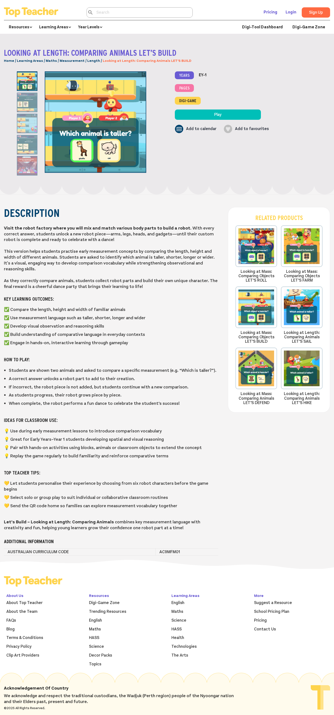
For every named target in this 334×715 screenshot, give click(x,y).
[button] (195, 129)
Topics (95, 664)
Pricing (270, 12)
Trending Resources (107, 611)
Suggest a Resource (273, 602)
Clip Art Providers (22, 655)
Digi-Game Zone (308, 27)
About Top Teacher (24, 602)
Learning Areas (30, 60)
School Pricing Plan (271, 611)
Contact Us (265, 629)
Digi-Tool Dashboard (262, 27)
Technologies (184, 646)
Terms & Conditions (24, 637)
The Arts (179, 655)
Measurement (72, 60)
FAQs (11, 620)
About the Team (21, 611)
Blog (10, 629)
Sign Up (316, 12)
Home (9, 60)
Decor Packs (100, 655)
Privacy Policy (19, 646)
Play (218, 114)
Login (291, 12)
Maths (51, 60)
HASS (94, 637)
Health (177, 637)
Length (93, 60)
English (95, 620)
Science (96, 646)
